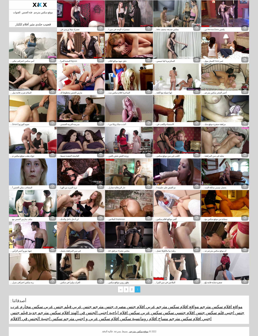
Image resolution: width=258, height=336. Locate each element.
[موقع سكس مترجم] (33, 5)
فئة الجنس (27, 12)
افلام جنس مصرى (129, 306)
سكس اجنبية (51, 318)
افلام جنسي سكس (178, 312)
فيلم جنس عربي (57, 306)
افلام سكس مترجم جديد (49, 312)
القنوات (16, 12)
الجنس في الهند (84, 312)
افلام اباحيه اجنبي (113, 312)
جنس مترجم (103, 306)
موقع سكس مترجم (43, 12)
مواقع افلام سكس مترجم (220, 306)
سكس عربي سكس (145, 312)
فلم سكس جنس (209, 312)
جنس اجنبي (234, 312)
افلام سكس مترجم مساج (179, 318)
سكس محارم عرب (26, 306)
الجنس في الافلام (25, 318)
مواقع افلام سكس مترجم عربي (172, 306)
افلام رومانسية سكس (138, 318)
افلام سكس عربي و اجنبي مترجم (90, 318)
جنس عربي (81, 306)
